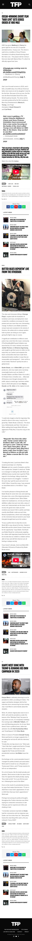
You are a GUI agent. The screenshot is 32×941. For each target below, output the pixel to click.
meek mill (4, 574)
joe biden (19, 823)
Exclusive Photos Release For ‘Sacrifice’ (18, 254)
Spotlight (13, 242)
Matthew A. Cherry (6, 186)
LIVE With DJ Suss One (9, 931)
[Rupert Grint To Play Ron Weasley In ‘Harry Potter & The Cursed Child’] (5, 219)
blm (9, 572)
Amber (3, 579)
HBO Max (17, 183)
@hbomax (7, 70)
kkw (3, 826)
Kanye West (26, 823)
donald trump (11, 823)
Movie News (13, 217)
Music (3, 265)
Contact (19, 931)
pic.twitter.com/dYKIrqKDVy (14, 72)
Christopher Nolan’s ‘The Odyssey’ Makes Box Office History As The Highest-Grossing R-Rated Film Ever (19, 228)
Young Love (16, 186)
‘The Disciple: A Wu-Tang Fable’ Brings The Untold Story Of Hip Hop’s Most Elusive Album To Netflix (19, 237)
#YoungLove (8, 68)
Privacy (27, 931)
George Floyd (23, 572)
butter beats (15, 572)
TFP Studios (24, 929)
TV (2, 661)
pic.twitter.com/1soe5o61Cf (14, 134)
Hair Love (10, 183)
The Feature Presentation (11, 929)
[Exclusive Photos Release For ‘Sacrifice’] (5, 254)
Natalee (3, 191)
